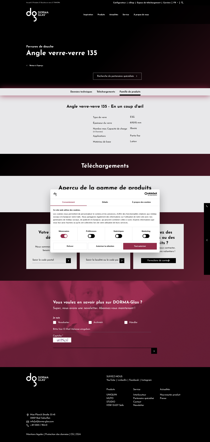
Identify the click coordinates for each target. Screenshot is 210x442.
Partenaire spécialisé (143, 398)
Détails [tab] (105, 202)
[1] (154, 351)
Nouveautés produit (170, 395)
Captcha (58, 336)
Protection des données (57, 434)
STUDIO (110, 402)
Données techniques (81, 92)
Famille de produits (130, 92)
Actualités (113, 15)
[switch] (91, 236)
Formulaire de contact (158, 260)
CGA (78, 434)
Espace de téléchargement (149, 3)
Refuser (70, 246)
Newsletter (138, 405)
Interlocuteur (139, 395)
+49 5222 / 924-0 (38, 425)
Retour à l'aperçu (36, 66)
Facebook (134, 380)
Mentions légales (34, 434)
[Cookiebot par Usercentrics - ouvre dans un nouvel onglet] (146, 194)
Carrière (167, 3)
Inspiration (88, 15)
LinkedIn (122, 380)
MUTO (109, 398)
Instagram (146, 380)
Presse (163, 398)
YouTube (110, 380)
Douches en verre (46, 2)
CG (72, 434)
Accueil (28, 2)
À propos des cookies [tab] (141, 202)
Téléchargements (106, 92)
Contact (137, 402)
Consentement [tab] (68, 202)
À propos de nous (141, 15)
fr (175, 3)
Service (126, 15)
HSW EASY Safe (115, 405)
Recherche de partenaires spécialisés (115, 76)
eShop (132, 3)
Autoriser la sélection (105, 246)
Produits (101, 15)
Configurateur (119, 3)
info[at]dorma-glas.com (42, 421)
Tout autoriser (140, 246)
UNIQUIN (111, 395)
